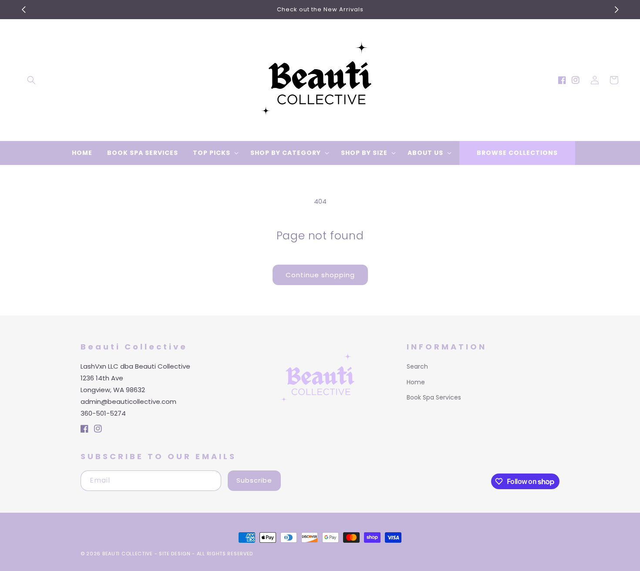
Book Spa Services (434, 397)
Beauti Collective (127, 553)
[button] (31, 80)
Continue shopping (320, 274)
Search (417, 366)
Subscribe (254, 480)
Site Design (175, 553)
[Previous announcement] (23, 9)
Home (416, 382)
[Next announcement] (616, 9)
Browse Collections (517, 152)
